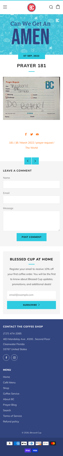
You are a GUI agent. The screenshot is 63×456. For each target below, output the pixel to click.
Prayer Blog (10, 404)
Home (6, 376)
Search (7, 410)
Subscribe (30, 305)
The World (31, 147)
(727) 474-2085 (12, 333)
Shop (6, 388)
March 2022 (27, 142)
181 (11, 142)
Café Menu (9, 382)
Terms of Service (12, 415)
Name (6, 177)
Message (8, 208)
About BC (8, 399)
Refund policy (11, 421)
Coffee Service (11, 393)
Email (6, 193)
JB (17, 142)
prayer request (44, 142)
